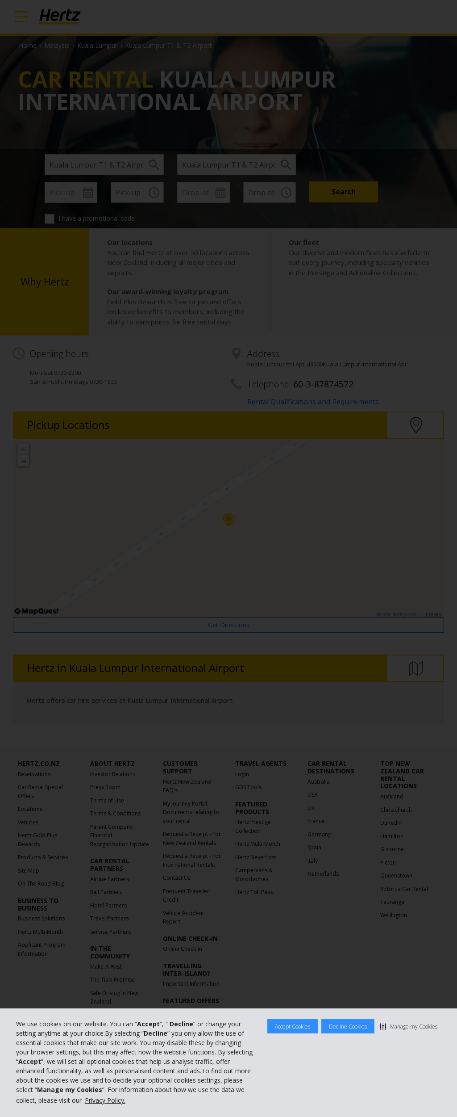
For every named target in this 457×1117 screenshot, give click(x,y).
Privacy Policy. (105, 1100)
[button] (408, 1026)
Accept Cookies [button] (292, 1026)
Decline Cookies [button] (348, 1026)
